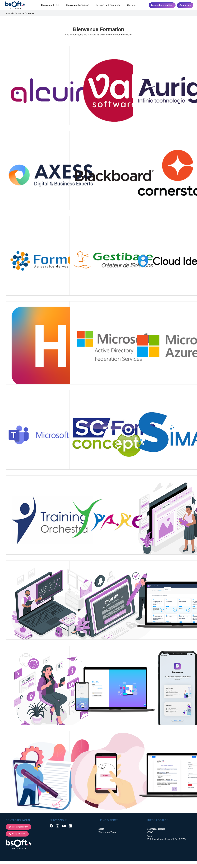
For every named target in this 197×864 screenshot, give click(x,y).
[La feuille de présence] (50, 775)
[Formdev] (50, 260)
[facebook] (51, 826)
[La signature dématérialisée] (114, 775)
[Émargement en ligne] (50, 605)
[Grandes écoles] (114, 605)
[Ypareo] (114, 520)
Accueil (9, 13)
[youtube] (64, 826)
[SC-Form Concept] (114, 434)
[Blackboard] (114, 175)
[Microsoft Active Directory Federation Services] (114, 345)
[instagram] (57, 826)
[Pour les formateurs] (114, 690)
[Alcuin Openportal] (50, 90)
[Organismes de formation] (50, 690)
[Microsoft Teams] (50, 434)
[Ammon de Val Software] (114, 90)
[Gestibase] (114, 260)
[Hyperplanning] (50, 345)
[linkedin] (70, 826)
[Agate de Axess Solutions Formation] (50, 175)
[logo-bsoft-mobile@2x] (15, 2)
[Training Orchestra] (50, 520)
